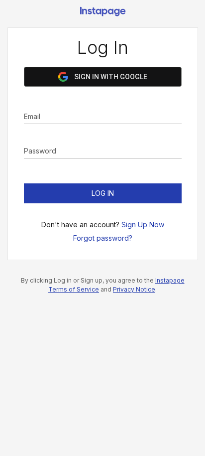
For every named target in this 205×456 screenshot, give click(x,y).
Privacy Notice (134, 289)
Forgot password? (102, 238)
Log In (103, 193)
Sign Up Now (142, 224)
